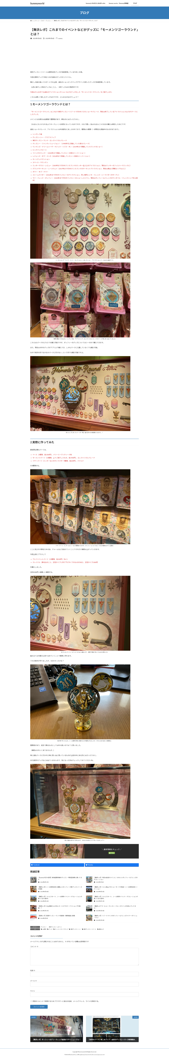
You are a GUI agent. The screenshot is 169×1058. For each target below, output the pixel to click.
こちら (53, 87)
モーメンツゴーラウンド (61, 929)
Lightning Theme (84, 1054)
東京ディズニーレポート (55, 927)
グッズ (50, 929)
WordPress (74, 1054)
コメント (34, 946)
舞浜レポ (101, 929)
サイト (32, 991)
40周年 (44, 929)
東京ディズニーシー (76, 929)
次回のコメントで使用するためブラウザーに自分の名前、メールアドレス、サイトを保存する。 (66, 1001)
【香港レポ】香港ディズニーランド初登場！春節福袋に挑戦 (56, 915)
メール (33, 981)
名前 (32, 970)
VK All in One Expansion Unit (97, 1054)
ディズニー (44, 927)
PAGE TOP (163, 1024)
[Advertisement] (84, 56)
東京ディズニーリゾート (90, 929)
